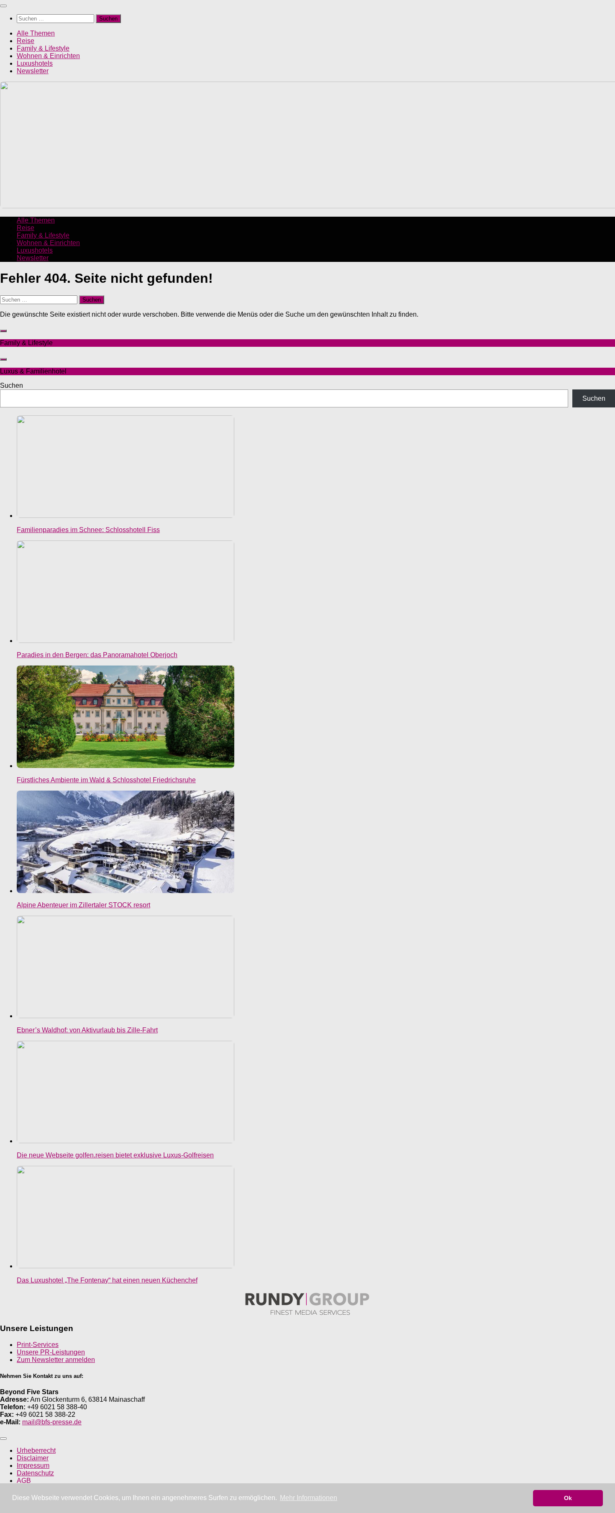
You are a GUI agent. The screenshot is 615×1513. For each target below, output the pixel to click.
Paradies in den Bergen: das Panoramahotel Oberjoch (97, 654)
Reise (25, 40)
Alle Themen (36, 33)
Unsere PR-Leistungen (51, 1352)
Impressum (33, 1465)
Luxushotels (35, 63)
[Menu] (3, 6)
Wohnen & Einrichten (48, 55)
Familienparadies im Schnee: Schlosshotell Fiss (88, 529)
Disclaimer (33, 1458)
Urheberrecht (36, 1450)
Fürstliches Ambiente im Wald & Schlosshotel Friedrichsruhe (106, 779)
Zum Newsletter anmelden (56, 1359)
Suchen (11, 385)
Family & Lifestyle (43, 48)
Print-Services (38, 1344)
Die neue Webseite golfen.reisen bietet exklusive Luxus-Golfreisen (115, 1155)
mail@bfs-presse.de (52, 1422)
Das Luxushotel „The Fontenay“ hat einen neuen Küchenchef (107, 1280)
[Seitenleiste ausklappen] (3, 331)
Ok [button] (568, 1498)
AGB (24, 1480)
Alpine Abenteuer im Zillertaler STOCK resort (83, 905)
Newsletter (33, 70)
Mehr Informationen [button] (308, 1497)
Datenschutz (35, 1473)
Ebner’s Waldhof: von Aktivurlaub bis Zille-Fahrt (87, 1030)
